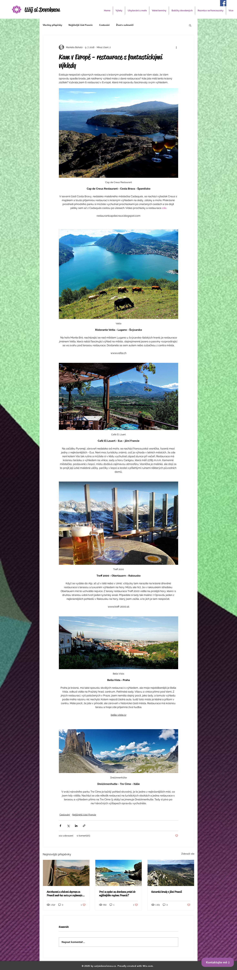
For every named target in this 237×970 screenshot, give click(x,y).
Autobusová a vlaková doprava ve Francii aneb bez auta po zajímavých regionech (65, 893)
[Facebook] (223, 3)
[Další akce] (176, 47)
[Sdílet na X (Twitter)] (68, 825)
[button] (119, 10)
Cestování (104, 25)
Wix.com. (148, 966)
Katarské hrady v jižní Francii (166, 892)
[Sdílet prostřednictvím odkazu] (84, 825)
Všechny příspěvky (52, 25)
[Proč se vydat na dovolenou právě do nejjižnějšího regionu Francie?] (118, 873)
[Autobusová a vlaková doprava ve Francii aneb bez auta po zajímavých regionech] (66, 873)
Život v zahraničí (124, 25)
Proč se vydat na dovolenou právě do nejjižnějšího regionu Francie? (117, 893)
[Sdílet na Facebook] (60, 825)
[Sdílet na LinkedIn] (76, 825)
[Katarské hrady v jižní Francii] (171, 873)
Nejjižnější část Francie (81, 25)
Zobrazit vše (187, 853)
